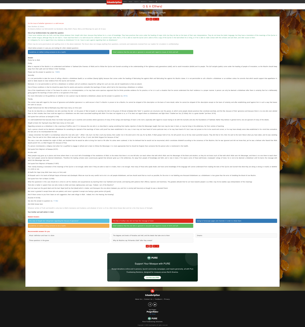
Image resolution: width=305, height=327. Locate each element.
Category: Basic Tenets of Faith (152, 13)
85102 (125, 96)
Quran (130, 1)
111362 (55, 201)
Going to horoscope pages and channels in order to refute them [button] (219, 221)
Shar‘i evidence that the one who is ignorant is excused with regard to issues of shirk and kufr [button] (145, 52)
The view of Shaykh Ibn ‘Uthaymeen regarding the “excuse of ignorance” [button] (54, 221)
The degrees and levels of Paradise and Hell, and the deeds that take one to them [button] (141, 235)
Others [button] (151, 1)
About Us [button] (143, 1)
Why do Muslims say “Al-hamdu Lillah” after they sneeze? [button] (132, 240)
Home (125, 1)
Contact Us (148, 299)
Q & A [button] (136, 1)
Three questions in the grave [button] (39, 240)
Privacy (167, 299)
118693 (57, 72)
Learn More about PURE (152, 277)
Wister (153, 314)
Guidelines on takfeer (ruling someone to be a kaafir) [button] (47, 52)
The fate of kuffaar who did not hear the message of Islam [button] (133, 221)
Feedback (158, 299)
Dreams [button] (199, 235)
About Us (138, 299)
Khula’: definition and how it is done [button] (41, 235)
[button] (156, 1)
